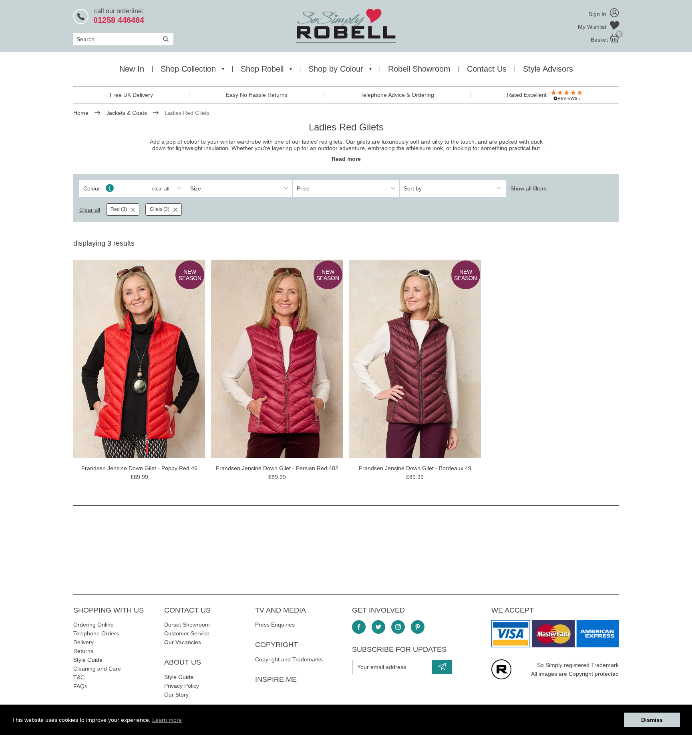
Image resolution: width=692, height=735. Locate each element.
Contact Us (487, 68)
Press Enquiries (275, 624)
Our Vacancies (182, 642)
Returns (83, 651)
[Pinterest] (417, 627)
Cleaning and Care (97, 668)
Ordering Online (93, 624)
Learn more (167, 720)
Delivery (83, 642)
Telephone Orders (96, 633)
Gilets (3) (159, 209)
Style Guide (88, 660)
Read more (346, 159)
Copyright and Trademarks (289, 659)
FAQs (80, 686)
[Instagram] (398, 627)
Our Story (176, 694)
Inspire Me (276, 679)
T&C (78, 677)
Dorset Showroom (187, 624)
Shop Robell (262, 68)
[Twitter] (378, 627)
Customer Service (186, 633)
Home (81, 113)
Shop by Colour (335, 68)
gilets (363, 141)
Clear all (160, 189)
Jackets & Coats (126, 113)
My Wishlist (593, 27)
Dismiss (652, 720)
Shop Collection (188, 68)
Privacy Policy (181, 686)
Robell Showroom (419, 68)
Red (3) (119, 209)
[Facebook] (359, 627)
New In (131, 68)
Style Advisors (548, 68)
